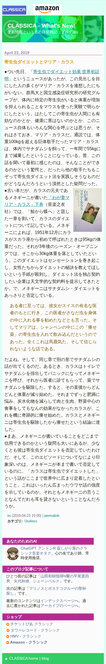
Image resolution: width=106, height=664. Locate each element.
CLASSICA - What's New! (42, 25)
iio (9, 516)
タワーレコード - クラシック (35, 630)
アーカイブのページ (57, 606)
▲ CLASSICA (15, 658)
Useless (30, 521)
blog (45, 658)
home (33, 658)
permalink (52, 516)
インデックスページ (57, 601)
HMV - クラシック (25, 636)
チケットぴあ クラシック (31, 624)
